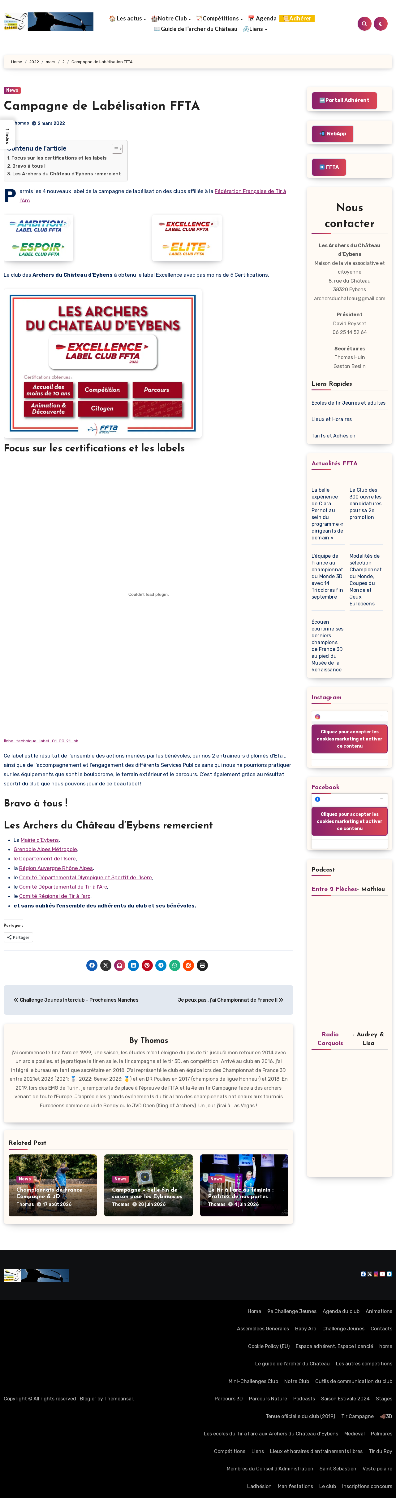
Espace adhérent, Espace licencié (334, 1346)
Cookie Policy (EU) (269, 1346)
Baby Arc (305, 1329)
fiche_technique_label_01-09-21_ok (41, 740)
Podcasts (304, 1399)
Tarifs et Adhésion (334, 436)
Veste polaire (377, 1469)
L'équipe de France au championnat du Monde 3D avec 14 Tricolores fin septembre (327, 576)
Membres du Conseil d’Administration (270, 1469)
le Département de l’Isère (45, 858)
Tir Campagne (357, 1416)
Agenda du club (341, 1311)
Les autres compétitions (364, 1364)
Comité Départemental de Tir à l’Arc (63, 887)
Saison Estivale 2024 (345, 1399)
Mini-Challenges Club (253, 1381)
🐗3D (386, 1416)
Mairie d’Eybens (40, 840)
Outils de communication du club (353, 1381)
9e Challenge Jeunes (291, 1311)
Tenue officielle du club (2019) (300, 1416)
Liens (258, 1451)
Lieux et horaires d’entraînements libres (316, 1451)
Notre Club (296, 1381)
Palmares (381, 1434)
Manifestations (295, 1486)
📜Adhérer (297, 18)
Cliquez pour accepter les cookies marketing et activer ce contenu (349, 739)
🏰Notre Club (169, 18)
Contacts (381, 1329)
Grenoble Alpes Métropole (45, 849)
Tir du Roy (380, 1451)
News (12, 90)
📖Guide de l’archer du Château (196, 28)
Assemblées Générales (263, 1329)
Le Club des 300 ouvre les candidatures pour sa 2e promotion (366, 503)
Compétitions (229, 1451)
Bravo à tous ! (28, 166)
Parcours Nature (268, 1399)
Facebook (326, 787)
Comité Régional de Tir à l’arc (54, 896)
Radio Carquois (330, 1039)
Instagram (327, 698)
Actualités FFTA (335, 464)
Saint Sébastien (338, 1469)
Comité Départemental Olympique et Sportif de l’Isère (85, 877)
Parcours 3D (229, 1399)
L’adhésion (259, 1486)
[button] (7, 134)
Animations (379, 1311)
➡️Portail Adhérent (344, 100)
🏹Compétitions (218, 18)
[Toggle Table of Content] (114, 148)
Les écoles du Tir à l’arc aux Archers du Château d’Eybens (271, 1434)
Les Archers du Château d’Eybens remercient (66, 174)
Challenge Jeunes (343, 1329)
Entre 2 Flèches (334, 889)
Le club (327, 1486)
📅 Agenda (262, 18)
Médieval (354, 1434)
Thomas (20, 123)
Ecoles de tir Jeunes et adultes (348, 403)
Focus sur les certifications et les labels (59, 158)
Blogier (88, 1399)
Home (254, 1311)
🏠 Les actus (126, 18)
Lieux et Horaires (332, 419)
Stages (384, 1399)
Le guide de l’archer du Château (292, 1364)
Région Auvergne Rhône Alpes (56, 868)
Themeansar (118, 1399)
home (385, 1346)
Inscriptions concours (367, 1486)
